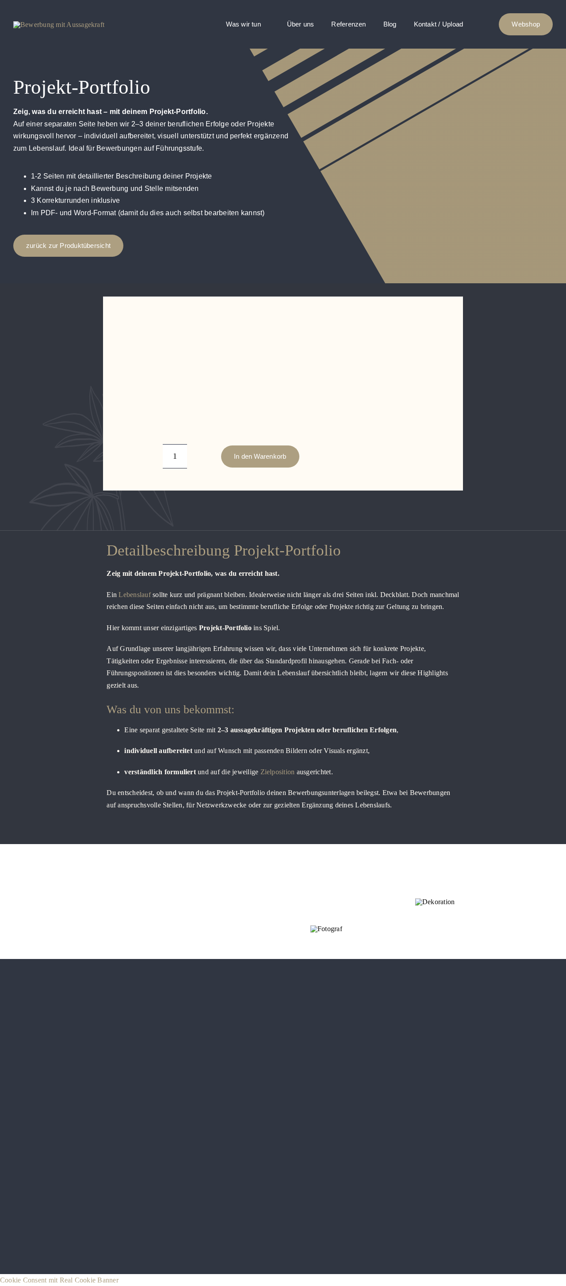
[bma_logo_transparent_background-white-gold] (58, 24)
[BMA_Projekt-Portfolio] (176, 325)
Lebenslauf (134, 594)
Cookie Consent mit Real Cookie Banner (59, 1280)
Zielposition (277, 772)
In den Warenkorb (260, 456)
